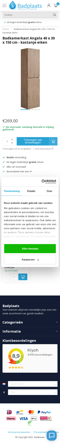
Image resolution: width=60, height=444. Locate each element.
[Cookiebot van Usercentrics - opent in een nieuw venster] (42, 182)
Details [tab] (31, 190)
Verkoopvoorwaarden (19, 432)
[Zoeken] (55, 15)
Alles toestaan (30, 248)
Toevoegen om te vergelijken (16, 148)
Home (5, 29)
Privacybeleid (40, 432)
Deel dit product (43, 148)
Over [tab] (49, 190)
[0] (56, 5)
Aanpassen (28, 259)
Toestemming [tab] (12, 190)
